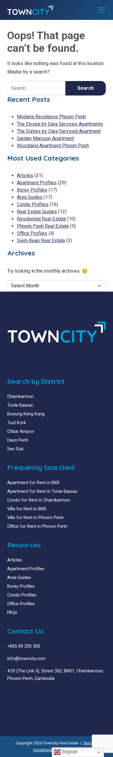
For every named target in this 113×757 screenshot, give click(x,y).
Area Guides (29, 197)
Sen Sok (15, 449)
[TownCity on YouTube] (18, 693)
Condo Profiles (33, 204)
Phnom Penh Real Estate (43, 226)
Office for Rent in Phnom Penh (37, 526)
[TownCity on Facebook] (9, 693)
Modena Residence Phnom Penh (51, 117)
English (69, 752)
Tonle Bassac (20, 405)
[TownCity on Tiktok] (32, 693)
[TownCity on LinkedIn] (14, 693)
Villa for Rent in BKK (26, 508)
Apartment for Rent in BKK (33, 482)
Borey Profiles (32, 190)
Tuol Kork (16, 422)
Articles (25, 175)
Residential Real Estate (41, 219)
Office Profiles (32, 233)
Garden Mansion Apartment (45, 138)
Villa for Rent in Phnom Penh (35, 517)
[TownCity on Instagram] (23, 693)
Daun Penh (17, 440)
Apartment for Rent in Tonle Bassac (42, 491)
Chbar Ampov (20, 431)
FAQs (12, 612)
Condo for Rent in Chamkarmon (38, 500)
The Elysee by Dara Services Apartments (60, 124)
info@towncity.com (26, 658)
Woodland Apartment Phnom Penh (53, 146)
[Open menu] (101, 9)
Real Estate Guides (37, 211)
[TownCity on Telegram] (27, 693)
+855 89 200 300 (23, 646)
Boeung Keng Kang (26, 414)
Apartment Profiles (37, 183)
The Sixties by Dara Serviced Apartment (59, 131)
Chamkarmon (20, 396)
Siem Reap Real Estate (41, 240)
